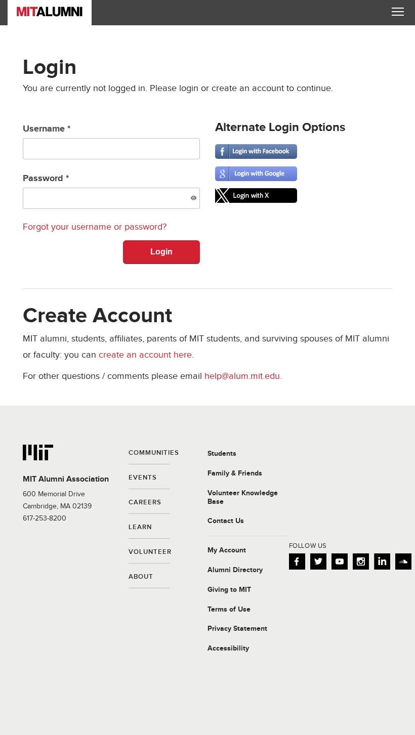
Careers (145, 502)
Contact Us (226, 521)
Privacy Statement (237, 629)
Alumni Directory (235, 570)
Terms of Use (229, 610)
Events (143, 478)
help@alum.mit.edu (242, 376)
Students (222, 454)
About (141, 577)
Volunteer (149, 552)
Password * (46, 178)
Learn (140, 527)
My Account (227, 550)
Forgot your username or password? (95, 227)
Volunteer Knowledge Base (243, 497)
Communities (149, 453)
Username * (46, 129)
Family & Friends (235, 473)
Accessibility (228, 648)
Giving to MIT (229, 590)
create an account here (145, 355)
